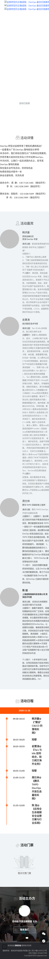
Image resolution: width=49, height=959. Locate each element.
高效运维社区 (17, 89)
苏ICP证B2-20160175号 (38, 953)
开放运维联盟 (31, 89)
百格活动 (18, 945)
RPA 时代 (25, 921)
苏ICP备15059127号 (39, 951)
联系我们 (24, 930)
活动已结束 (24, 103)
